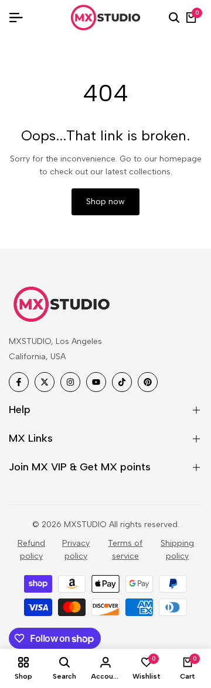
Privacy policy (76, 549)
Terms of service (125, 549)
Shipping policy (177, 549)
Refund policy (31, 549)
